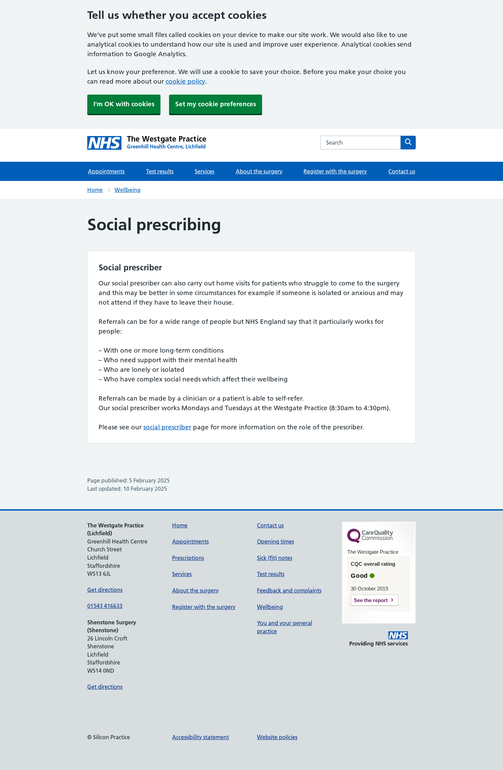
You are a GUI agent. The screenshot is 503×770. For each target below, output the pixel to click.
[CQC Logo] (370, 541)
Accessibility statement (200, 737)
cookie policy (185, 81)
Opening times (275, 541)
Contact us (401, 171)
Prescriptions (188, 557)
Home (95, 189)
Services (204, 171)
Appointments (106, 171)
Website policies (277, 737)
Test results (159, 171)
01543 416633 (104, 605)
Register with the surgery (335, 171)
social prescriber (167, 427)
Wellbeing (128, 189)
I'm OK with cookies (123, 104)
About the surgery (259, 171)
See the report (371, 600)
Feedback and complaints (289, 590)
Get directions (104, 589)
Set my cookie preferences (215, 104)
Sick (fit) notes (274, 557)
